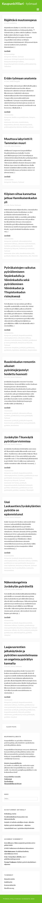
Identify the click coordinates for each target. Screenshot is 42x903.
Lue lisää (7, 51)
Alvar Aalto (15, 253)
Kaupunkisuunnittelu (25, 335)
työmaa (30, 127)
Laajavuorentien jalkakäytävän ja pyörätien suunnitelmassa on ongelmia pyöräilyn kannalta (21, 655)
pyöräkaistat (30, 348)
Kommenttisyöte (10, 885)
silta (29, 256)
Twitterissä (8, 779)
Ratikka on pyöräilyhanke (20, 117)
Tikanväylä (29, 490)
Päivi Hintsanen (9, 851)
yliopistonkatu (32, 350)
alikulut (14, 630)
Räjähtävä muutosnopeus (20, 20)
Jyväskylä (15, 241)
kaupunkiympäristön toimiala (14, 64)
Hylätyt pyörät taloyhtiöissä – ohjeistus (17, 825)
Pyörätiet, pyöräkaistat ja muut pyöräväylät (18, 246)
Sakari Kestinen (16, 146)
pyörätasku (8, 350)
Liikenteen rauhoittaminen (26, 244)
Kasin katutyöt (30, 59)
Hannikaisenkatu (25, 253)
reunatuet (22, 490)
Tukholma (7, 66)
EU (15, 568)
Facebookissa (8, 781)
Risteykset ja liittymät (11, 248)
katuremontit (8, 423)
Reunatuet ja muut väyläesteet (22, 478)
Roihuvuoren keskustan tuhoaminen (21, 848)
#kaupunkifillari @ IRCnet (13, 784)
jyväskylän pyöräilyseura (27, 710)
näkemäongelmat (19, 633)
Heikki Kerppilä (15, 81)
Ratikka (25, 127)
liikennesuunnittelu (26, 125)
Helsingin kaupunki (18, 59)
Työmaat (21, 57)
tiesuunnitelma (9, 570)
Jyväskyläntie (21, 568)
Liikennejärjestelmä (25, 241)
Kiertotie (16, 125)
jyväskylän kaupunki (25, 420)
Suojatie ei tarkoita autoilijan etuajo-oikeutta (19, 822)
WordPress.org (9, 888)
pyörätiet (7, 425)
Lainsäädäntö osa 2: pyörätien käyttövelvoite (19, 828)
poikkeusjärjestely (30, 64)
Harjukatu (15, 348)
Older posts (11, 727)
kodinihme (13, 23)
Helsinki (14, 57)
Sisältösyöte (8, 882)
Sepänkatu (15, 350)
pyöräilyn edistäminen (11, 488)
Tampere (32, 117)
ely (13, 568)
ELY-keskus (15, 483)
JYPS (32, 253)
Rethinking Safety (10, 814)
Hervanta (15, 122)
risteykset (7, 635)
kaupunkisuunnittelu (11, 485)
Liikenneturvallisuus (10, 244)
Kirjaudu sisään (9, 879)
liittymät (21, 712)
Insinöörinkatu (23, 122)
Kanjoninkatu (8, 125)
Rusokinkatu (15, 425)
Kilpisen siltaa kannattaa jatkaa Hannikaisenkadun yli (20, 198)
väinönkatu (23, 350)
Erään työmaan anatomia (20, 78)
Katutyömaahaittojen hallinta (14, 62)
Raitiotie (19, 127)
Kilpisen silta (15, 256)
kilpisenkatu (24, 256)
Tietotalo (35, 256)
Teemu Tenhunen (15, 205)
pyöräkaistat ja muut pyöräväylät (24, 423)
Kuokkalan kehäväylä (25, 485)
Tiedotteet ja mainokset (26, 248)
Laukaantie (30, 568)
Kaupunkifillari (13, 3)
